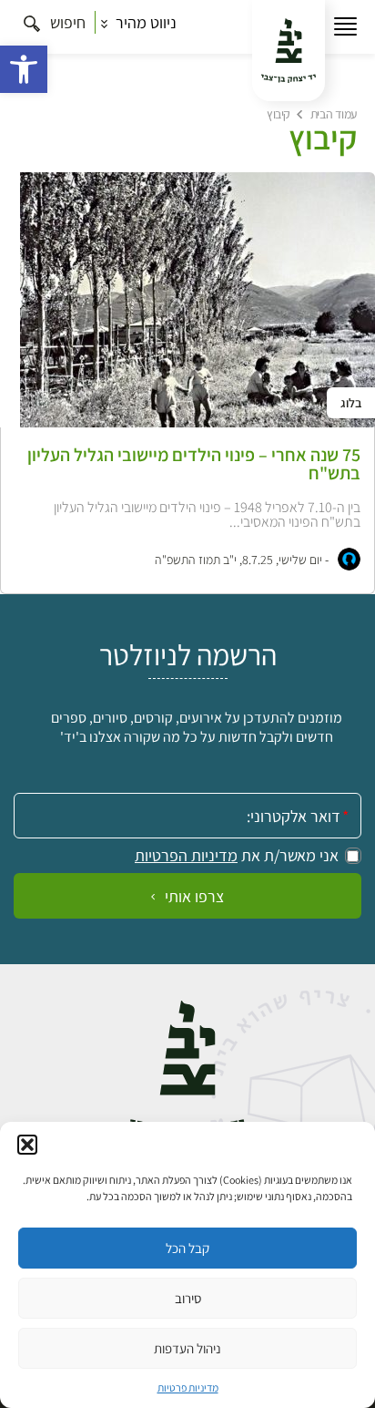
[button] (23, 69)
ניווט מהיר (144, 22)
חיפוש (66, 22)
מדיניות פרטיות (187, 1387)
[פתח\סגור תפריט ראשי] (345, 27)
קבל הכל (187, 1248)
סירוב (188, 1298)
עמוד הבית (333, 114)
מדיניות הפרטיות (186, 856)
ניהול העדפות (187, 1348)
